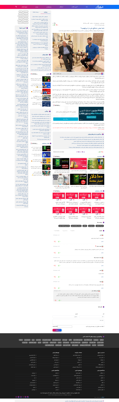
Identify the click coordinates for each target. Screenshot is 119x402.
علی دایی (56, 362)
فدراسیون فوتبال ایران (64, 226)
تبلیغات (101, 360)
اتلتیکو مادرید (100, 345)
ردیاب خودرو (26, 13)
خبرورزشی (99, 6)
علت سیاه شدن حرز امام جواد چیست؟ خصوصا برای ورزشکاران (40, 136)
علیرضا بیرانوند (99, 226)
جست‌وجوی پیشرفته (99, 367)
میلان (34, 387)
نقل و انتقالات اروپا (88, 340)
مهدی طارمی (55, 367)
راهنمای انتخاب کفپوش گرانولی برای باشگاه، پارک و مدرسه (40, 126)
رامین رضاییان (58, 345)
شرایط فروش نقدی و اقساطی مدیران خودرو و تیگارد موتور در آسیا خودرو (41, 130)
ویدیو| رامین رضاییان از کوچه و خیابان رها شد (22, 126)
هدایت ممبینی (100, 342)
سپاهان (59, 342)
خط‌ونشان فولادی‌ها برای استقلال (23, 164)
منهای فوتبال (24, 7)
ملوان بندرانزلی (100, 389)
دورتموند (33, 373)
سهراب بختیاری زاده (46, 340)
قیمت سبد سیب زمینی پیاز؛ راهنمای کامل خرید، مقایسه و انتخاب (40, 133)
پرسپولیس (48, 7)
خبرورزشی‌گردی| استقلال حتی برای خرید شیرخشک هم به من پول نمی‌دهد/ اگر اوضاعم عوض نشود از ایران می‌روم (22, 37)
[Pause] (80, 120)
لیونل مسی (78, 387)
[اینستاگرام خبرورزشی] (16, 397)
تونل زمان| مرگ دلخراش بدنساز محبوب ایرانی (23, 109)
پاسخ (102, 241)
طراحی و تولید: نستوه (97, 397)
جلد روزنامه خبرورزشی (77, 367)
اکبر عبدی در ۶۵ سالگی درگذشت (43, 68)
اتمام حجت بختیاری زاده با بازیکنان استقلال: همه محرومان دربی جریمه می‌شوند (40, 26)
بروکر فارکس (26, 16)
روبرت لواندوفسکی (77, 385)
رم (34, 377)
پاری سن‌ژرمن (55, 385)
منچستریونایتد (32, 385)
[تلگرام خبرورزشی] (18, 397)
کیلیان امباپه (78, 373)
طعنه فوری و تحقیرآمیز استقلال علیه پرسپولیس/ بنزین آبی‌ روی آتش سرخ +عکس (87, 143)
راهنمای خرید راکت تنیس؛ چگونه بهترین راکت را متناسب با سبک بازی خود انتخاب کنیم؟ (40, 123)
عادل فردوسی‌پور (32, 355)
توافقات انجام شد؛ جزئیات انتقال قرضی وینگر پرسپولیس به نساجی (22, 160)
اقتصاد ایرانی (20, 22)
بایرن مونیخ (56, 382)
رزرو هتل (19, 20)
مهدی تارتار (65, 340)
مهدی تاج (56, 360)
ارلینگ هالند (78, 389)
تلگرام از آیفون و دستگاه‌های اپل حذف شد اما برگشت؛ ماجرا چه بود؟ (42, 62)
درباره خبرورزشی (100, 355)
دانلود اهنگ (26, 18)
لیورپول (33, 380)
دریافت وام (65, 119)
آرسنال (57, 373)
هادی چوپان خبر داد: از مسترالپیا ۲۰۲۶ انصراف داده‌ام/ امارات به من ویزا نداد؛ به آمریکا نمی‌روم (39, 44)
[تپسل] (53, 105)
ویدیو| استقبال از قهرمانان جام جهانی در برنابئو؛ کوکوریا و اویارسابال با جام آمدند (22, 50)
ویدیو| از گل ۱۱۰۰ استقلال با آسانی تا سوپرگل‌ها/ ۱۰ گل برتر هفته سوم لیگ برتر (22, 76)
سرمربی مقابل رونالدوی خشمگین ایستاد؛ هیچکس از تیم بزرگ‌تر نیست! (40, 33)
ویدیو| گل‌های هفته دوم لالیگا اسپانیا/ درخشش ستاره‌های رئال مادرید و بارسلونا (22, 106)
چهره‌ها (79, 360)
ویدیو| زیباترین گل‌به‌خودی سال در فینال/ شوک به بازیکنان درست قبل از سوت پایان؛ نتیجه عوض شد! (22, 121)
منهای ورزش (45, 55)
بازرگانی (46, 111)
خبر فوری (20, 11)
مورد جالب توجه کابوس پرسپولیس (23, 116)
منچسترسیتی (27, 340)
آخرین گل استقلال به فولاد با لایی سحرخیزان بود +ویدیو (22, 113)
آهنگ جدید (21, 13)
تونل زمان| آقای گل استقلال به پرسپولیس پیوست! (40, 48)
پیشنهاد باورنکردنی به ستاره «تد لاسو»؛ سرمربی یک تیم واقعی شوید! (22, 178)
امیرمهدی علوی (75, 345)
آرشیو (102, 362)
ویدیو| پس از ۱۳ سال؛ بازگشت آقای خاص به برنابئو (23, 54)
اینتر (57, 377)
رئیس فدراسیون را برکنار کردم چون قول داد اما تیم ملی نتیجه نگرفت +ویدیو (88, 141)
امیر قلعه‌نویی (85, 342)
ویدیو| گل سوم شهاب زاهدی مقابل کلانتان (22, 199)
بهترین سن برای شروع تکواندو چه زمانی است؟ (40, 120)
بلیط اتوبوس (26, 22)
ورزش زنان (79, 357)
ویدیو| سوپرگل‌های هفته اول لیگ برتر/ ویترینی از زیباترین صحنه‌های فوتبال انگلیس (22, 133)
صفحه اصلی (102, 23)
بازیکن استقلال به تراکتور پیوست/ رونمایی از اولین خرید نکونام (39, 20)
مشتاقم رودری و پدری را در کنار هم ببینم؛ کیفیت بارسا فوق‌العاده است (22, 155)
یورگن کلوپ (78, 380)
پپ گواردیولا (78, 382)
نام (103, 314)
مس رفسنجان (100, 387)
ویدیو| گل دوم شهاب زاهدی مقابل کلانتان (22, 202)
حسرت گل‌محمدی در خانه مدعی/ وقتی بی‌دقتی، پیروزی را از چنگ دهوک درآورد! (22, 92)
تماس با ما (101, 357)
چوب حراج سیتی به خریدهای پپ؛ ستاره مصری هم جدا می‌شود (22, 95)
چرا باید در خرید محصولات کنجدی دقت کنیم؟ (40, 116)
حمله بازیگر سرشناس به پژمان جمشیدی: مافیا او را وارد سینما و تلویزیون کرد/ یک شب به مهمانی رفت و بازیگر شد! (81, 137)
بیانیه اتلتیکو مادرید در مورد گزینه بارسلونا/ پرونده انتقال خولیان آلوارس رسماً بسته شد (22, 151)
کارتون (79, 364)
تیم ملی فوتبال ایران (76, 226)
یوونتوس (33, 389)
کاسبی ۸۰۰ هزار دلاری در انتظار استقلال (23, 137)
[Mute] (82, 120)
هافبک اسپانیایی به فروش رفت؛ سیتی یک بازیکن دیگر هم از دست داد (22, 81)
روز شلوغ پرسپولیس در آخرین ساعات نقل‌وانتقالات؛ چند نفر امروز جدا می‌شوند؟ (40, 23)
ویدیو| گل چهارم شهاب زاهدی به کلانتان (21, 181)
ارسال (57, 330)
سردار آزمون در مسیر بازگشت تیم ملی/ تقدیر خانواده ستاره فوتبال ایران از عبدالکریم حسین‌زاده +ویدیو (22, 86)
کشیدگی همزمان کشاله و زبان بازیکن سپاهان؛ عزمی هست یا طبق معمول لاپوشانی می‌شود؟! (85, 147)
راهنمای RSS (101, 364)
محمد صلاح (78, 377)
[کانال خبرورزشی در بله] (28, 397)
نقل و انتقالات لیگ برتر (75, 342)
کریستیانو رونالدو (77, 375)
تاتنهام (56, 387)
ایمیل (76, 314)
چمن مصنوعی (26, 11)
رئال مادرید (38, 340)
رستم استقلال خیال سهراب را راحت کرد (22, 206)
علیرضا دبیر (56, 364)
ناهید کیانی (33, 362)
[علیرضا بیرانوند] (78, 52)
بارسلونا (20, 340)
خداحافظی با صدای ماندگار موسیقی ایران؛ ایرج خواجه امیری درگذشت (41, 58)
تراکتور (84, 226)
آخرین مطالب (74, 7)
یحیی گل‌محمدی (32, 364)
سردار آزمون (56, 355)
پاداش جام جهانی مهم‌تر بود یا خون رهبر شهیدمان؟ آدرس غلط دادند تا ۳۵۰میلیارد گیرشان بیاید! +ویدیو (83, 139)
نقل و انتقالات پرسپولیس (85, 345)
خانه (87, 7)
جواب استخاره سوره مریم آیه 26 (43, 139)
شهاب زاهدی (45, 342)
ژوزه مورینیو (25, 342)
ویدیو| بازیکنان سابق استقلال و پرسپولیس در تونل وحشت (22, 66)
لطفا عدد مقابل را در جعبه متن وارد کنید (95, 326)
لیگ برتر (94, 345)
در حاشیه (91, 23)
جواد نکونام (33, 367)
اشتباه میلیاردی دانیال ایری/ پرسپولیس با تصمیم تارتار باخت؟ (40, 40)
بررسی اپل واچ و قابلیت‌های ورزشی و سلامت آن (40, 118)
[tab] (46, 12)
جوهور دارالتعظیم (32, 342)
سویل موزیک (20, 16)
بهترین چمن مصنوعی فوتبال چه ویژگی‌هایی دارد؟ (40, 114)
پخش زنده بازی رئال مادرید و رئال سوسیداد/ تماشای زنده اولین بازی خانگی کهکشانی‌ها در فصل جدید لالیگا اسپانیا (22, 70)
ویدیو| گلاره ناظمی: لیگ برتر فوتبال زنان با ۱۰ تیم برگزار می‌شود (21, 185)
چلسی (57, 389)
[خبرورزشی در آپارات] (21, 397)
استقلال (61, 7)
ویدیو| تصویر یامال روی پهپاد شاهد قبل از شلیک (40, 70)
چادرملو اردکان (66, 342)
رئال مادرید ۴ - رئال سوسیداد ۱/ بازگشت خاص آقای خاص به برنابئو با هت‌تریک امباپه (22, 32)
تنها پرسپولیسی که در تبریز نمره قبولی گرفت (22, 167)
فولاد (102, 382)
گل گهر (39, 342)
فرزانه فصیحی (32, 357)
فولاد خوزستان (92, 342)
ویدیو (37, 7)
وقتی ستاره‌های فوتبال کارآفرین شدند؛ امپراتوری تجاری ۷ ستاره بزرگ (89, 145)
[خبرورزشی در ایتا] (25, 397)
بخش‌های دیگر (96, 23)
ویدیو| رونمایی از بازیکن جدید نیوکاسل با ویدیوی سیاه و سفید (22, 62)
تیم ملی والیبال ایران (49, 345)
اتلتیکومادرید (55, 375)
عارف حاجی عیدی (66, 345)
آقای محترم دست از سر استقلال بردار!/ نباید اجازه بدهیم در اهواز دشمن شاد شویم (40, 30)
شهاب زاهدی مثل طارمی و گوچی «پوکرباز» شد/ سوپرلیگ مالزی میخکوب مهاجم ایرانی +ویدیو (22, 172)
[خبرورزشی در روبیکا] (23, 397)
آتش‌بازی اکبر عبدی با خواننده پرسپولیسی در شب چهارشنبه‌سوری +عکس (41, 65)
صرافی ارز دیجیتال (25, 20)
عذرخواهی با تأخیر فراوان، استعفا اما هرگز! (40, 16)
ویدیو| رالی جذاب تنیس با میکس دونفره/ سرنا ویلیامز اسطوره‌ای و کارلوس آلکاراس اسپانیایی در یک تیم (22, 100)
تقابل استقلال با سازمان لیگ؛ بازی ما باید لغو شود (40, 36)
